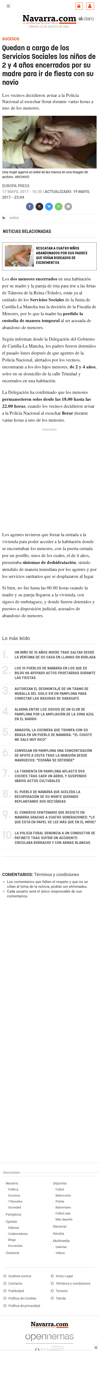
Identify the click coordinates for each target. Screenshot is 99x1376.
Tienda (61, 1298)
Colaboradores (18, 1234)
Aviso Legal (64, 1276)
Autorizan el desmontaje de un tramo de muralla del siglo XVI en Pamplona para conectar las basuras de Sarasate (51, 693)
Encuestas (15, 1246)
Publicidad (16, 1291)
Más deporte (64, 1219)
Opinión (11, 1222)
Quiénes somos (19, 1276)
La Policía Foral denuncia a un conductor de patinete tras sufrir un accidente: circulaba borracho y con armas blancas (55, 838)
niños (14, 218)
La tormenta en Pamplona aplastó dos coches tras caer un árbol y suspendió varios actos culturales (51, 776)
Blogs (12, 1240)
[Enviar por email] (68, 206)
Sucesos (14, 1195)
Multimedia (61, 1241)
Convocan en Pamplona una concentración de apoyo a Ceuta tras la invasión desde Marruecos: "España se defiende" (53, 755)
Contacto (15, 1284)
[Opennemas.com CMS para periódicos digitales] (49, 1342)
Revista (58, 1234)
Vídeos (60, 1253)
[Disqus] (48, 968)
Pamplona (13, 1215)
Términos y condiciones (56, 874)
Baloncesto (63, 1195)
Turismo (62, 1291)
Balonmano (63, 1207)
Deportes (60, 1183)
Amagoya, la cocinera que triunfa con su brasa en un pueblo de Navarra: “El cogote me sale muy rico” (53, 735)
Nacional (59, 1227)
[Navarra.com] (49, 18)
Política (13, 1189)
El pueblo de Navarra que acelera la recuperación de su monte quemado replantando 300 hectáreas (47, 796)
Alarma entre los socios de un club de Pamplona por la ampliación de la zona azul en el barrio (54, 714)
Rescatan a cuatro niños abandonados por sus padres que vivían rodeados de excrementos (61, 256)
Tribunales (15, 1201)
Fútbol (60, 1189)
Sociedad (14, 1207)
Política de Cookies (22, 1298)
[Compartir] (30, 206)
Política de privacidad (24, 1306)
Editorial (13, 1228)
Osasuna (12, 1253)
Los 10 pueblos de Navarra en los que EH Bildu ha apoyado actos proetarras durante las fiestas (55, 673)
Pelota (60, 1201)
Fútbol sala (63, 1213)
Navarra (12, 1183)
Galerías (61, 1247)
